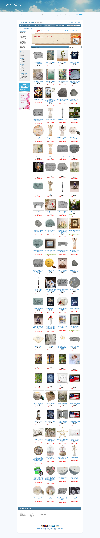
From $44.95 (74, 500)
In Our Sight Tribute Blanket (75, 308)
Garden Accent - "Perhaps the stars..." (62, 212)
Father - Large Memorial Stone (38, 138)
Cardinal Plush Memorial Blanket (50, 212)
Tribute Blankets (22, 32)
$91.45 (62, 121)
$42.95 (74, 83)
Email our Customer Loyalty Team (60, 523)
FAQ (30, 514)
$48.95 (50, 329)
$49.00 (74, 252)
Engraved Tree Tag (74, 211)
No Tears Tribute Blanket (50, 385)
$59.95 (74, 101)
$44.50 (50, 405)
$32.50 (74, 291)
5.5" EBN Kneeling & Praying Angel (62, 138)
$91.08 (50, 214)
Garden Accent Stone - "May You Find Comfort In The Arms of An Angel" (62, 290)
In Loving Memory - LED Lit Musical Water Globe (63, 458)
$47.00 (50, 121)
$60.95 (50, 460)
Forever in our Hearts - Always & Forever (74, 478)
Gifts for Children (23, 36)
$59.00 (50, 140)
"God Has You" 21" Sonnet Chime (62, 194)
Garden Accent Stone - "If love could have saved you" (62, 174)
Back (21, 28)
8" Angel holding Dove (50, 119)
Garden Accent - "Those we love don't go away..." (38, 120)
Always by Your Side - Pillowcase (63, 386)
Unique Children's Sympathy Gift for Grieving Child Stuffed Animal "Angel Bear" (50, 290)
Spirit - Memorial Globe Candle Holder (74, 138)
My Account (70, 22)
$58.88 (38, 177)
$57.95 (38, 481)
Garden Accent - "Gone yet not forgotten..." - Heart (75, 271)
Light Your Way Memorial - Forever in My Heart (38, 404)
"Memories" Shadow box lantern (50, 498)
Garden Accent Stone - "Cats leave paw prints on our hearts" (62, 498)
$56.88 (50, 441)
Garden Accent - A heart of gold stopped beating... (74, 100)
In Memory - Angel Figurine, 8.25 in (50, 156)
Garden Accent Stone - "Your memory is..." (62, 156)
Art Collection (22, 33)
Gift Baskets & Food (38, 25)
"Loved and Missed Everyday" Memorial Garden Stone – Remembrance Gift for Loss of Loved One (38, 459)
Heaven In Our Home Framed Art (75, 327)
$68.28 (62, 234)
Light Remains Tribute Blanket (50, 309)
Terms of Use (32, 515)
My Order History (43, 514)
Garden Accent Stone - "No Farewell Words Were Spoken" (38, 271)
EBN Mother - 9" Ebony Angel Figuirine (74, 251)
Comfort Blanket (38, 346)
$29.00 (38, 140)
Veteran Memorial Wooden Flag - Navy (75, 404)
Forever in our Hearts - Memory (38, 498)
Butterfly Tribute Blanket (38, 385)
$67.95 (38, 121)
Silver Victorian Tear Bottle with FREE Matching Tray (75, 194)
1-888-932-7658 (79, 14)
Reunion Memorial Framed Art (50, 251)
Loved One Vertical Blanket (63, 81)
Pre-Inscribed (22, 47)
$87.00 (38, 291)
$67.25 (38, 422)
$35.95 (74, 140)
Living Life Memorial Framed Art (74, 231)
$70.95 (38, 273)
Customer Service (77, 22)
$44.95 (62, 195)
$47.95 (74, 369)
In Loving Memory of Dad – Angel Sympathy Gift (50, 440)
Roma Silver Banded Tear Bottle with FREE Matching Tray (38, 327)
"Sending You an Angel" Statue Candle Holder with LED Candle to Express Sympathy (62, 232)
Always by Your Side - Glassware (63, 309)
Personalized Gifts (23, 38)
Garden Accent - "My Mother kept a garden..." (62, 100)
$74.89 (74, 329)
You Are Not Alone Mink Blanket (38, 82)
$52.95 (62, 214)
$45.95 (62, 387)
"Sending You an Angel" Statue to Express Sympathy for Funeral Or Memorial (74, 175)
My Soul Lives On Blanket (50, 81)
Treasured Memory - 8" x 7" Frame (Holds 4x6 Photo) (38, 156)
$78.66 (50, 347)
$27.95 (62, 310)
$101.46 (74, 232)
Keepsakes (22, 37)
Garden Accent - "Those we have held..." (38, 251)
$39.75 (62, 423)
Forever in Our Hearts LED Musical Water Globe (50, 458)
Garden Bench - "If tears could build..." (74, 347)
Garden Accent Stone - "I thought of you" (50, 174)
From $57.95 (38, 440)
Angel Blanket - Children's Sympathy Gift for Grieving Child (74, 367)
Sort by (66, 47)
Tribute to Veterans (23, 43)
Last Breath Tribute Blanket (50, 421)
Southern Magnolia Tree (62, 62)
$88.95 (74, 387)
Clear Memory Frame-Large (38, 439)
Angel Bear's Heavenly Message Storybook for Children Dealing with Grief (38, 478)
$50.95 (50, 232)
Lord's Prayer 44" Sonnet (62, 119)
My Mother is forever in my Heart (50, 138)
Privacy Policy (32, 516)
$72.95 (50, 176)
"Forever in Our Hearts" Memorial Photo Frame (62, 422)
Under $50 (22, 52)
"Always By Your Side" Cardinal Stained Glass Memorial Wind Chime (50, 327)
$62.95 (62, 101)
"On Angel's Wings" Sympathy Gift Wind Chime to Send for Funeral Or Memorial (50, 101)
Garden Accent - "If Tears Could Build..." (38, 309)
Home (21, 25)
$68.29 (74, 177)
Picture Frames (22, 41)
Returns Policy (32, 517)
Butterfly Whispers (74, 457)
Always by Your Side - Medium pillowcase (75, 440)
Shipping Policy (53, 528)
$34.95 (74, 195)
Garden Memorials (23, 35)
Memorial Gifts (49, 25)
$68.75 (50, 500)
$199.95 (38, 214)
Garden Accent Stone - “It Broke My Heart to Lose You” (74, 156)
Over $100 (22, 55)
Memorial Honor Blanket (38, 99)
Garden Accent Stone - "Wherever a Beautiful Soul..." (38, 63)
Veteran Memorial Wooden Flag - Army (75, 386)
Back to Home (22, 14)
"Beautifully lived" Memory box (50, 404)
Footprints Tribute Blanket (50, 62)
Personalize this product (75, 214)
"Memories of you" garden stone (74, 290)
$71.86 (50, 103)
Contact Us (31, 513)
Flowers (28, 25)
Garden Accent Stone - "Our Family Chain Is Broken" (75, 82)
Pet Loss (21, 40)
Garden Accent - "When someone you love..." (38, 231)
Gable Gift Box (74, 119)
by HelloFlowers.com (31, 22)
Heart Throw (50, 346)
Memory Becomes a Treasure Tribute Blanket (62, 366)
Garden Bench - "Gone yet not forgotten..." (38, 212)
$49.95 (62, 176)
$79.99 (50, 63)
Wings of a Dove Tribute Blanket (74, 63)
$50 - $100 (22, 54)
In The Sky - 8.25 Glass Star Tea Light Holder (62, 440)
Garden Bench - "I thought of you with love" (62, 251)
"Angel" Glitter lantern (38, 421)
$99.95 (62, 63)
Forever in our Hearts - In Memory (62, 478)
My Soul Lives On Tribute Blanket (62, 327)
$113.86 (62, 405)
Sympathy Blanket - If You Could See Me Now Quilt (62, 404)
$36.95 (74, 213)
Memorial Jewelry (60, 25)
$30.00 (38, 158)
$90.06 (38, 83)
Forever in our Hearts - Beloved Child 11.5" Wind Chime (62, 347)
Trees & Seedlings (23, 42)
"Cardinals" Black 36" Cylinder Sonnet (38, 290)
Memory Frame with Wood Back (74, 498)
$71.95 (38, 310)
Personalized (22, 46)
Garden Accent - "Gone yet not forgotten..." (38, 194)
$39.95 (74, 158)
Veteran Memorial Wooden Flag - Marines (75, 422)
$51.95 (38, 65)
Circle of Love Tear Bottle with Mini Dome (62, 271)
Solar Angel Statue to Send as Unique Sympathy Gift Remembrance (38, 175)
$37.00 (62, 140)
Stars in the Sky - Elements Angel (50, 194)
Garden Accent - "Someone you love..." (50, 231)
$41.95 (74, 121)
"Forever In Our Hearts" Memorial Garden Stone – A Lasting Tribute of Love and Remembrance (50, 479)
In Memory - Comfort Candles (50, 271)
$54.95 (38, 329)
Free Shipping (39, 66)
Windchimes (22, 44)
